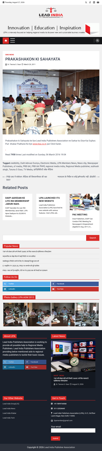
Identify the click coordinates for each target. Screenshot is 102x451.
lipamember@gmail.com (63, 421)
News (61, 376)
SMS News (9, 55)
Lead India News (9, 409)
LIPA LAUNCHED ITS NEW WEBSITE (49, 199)
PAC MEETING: (80, 214)
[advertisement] (51, 29)
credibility (14, 163)
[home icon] (6, 40)
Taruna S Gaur (15, 169)
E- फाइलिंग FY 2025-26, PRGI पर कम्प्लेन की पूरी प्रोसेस (21, 266)
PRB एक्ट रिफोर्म (38, 166)
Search (93, 238)
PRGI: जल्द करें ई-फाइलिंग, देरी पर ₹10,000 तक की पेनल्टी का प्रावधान (25, 270)
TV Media (28, 169)
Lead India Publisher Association (59, 447)
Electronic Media (48, 163)
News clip (81, 163)
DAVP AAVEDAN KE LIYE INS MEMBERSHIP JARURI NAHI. (17, 201)
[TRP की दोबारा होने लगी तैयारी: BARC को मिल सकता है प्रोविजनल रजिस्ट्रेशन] (73, 356)
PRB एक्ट (27, 166)
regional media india (55, 166)
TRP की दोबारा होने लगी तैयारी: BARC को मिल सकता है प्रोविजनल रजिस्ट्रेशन (27, 252)
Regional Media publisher (78, 166)
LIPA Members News (66, 163)
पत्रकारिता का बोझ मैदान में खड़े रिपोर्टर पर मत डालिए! (19, 256)
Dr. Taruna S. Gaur (14, 64)
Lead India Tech (9, 418)
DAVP (56, 376)
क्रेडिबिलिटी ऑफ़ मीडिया (43, 169)
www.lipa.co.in (39, 144)
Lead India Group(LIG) (11, 404)
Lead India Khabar (9, 413)
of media (18, 166)
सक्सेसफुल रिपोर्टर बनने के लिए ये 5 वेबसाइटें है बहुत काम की (21, 261)
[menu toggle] (12, 40)
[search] (97, 41)
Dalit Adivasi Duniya (29, 163)
